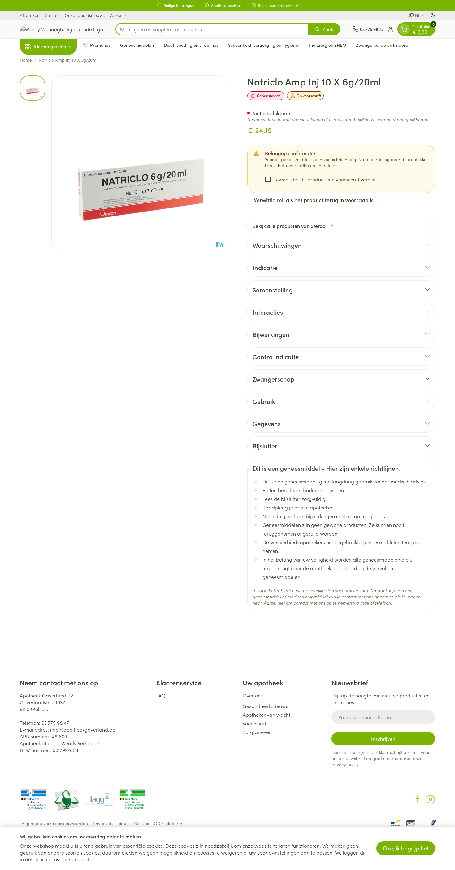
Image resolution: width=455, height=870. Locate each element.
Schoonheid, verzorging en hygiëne (263, 45)
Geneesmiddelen (137, 45)
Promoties (100, 45)
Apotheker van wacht (266, 714)
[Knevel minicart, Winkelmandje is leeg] (404, 29)
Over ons (253, 695)
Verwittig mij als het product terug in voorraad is (314, 200)
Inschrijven (383, 738)
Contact (52, 15)
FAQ (161, 695)
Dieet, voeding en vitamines (191, 45)
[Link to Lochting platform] (433, 823)
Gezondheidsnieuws (85, 15)
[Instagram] (430, 799)
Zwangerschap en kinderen (383, 45)
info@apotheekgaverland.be (82, 729)
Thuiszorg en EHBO (327, 45)
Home (26, 60)
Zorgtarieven (257, 731)
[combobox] (212, 29)
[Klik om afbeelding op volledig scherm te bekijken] (139, 163)
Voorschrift (120, 15)
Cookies (141, 823)
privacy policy (345, 764)
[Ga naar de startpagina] (61, 29)
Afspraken (30, 15)
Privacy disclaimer (111, 823)
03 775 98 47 (55, 722)
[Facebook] (417, 799)
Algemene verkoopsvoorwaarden (55, 823)
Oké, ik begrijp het (406, 848)
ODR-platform (168, 823)
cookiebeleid (74, 859)
